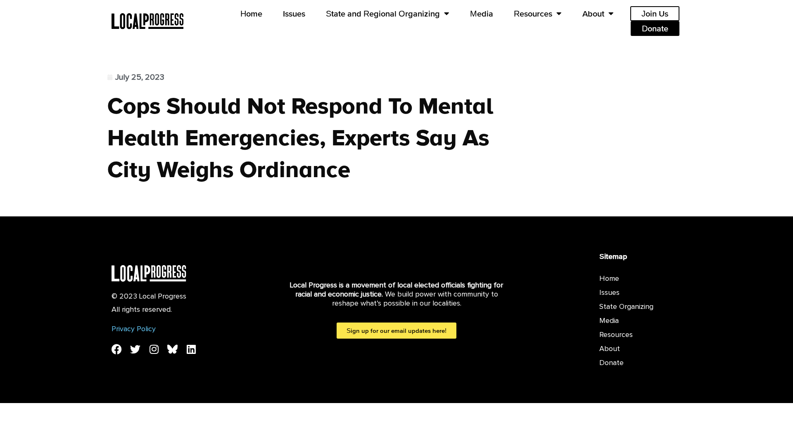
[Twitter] (135, 349)
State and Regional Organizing (383, 13)
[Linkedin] (191, 349)
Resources (533, 13)
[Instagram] (154, 349)
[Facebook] (117, 349)
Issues (294, 13)
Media (481, 13)
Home (251, 13)
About (593, 13)
